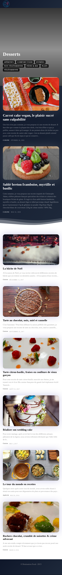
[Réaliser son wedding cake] (31, 410)
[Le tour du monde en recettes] (31, 465)
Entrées (40, 62)
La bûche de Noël (12, 268)
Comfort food (25, 62)
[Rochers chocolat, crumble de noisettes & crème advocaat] (31, 517)
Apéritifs (9, 62)
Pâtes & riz (32, 66)
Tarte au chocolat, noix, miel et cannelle (25, 320)
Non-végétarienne (13, 66)
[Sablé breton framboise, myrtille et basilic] (31, 163)
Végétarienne (11, 70)
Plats (44, 66)
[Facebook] (28, 570)
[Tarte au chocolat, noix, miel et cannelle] (31, 301)
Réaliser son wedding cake (17, 429)
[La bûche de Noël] (31, 249)
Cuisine (6, 140)
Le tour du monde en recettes (19, 484)
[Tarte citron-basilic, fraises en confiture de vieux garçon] (31, 353)
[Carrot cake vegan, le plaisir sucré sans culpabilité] (31, 94)
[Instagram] (33, 570)
